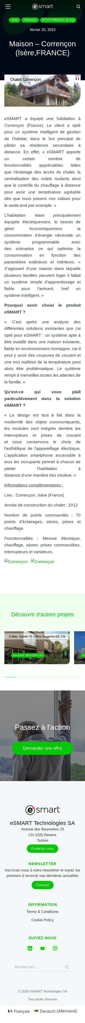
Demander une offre (42, 748)
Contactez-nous (42, 848)
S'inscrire (42, 885)
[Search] (67, 967)
